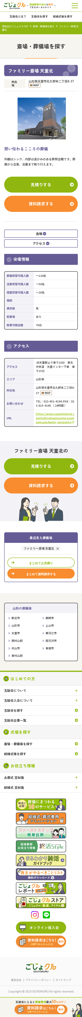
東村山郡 (17, 656)
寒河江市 (51, 633)
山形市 (16, 625)
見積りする (41, 184)
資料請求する (41, 204)
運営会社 (16, 980)
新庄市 (16, 618)
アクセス (39, 243)
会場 (39, 233)
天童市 (16, 633)
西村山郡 (17, 641)
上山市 (50, 625)
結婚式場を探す (15, 754)
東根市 (50, 648)
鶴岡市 (50, 618)
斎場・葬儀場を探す (43, 26)
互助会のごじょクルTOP (15, 26)
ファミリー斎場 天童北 (39, 548)
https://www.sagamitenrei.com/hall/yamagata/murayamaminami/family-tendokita (55, 418)
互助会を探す (13, 710)
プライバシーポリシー (38, 980)
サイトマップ (63, 980)
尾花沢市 (51, 641)
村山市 (16, 648)
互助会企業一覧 (15, 720)
